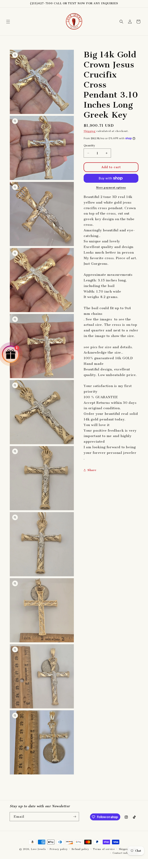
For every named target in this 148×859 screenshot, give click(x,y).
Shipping (90, 131)
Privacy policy (59, 849)
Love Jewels (38, 849)
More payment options (111, 187)
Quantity (89, 145)
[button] (8, 21)
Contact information (125, 853)
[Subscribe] (74, 816)
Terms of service (104, 849)
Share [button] (92, 470)
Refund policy (80, 849)
